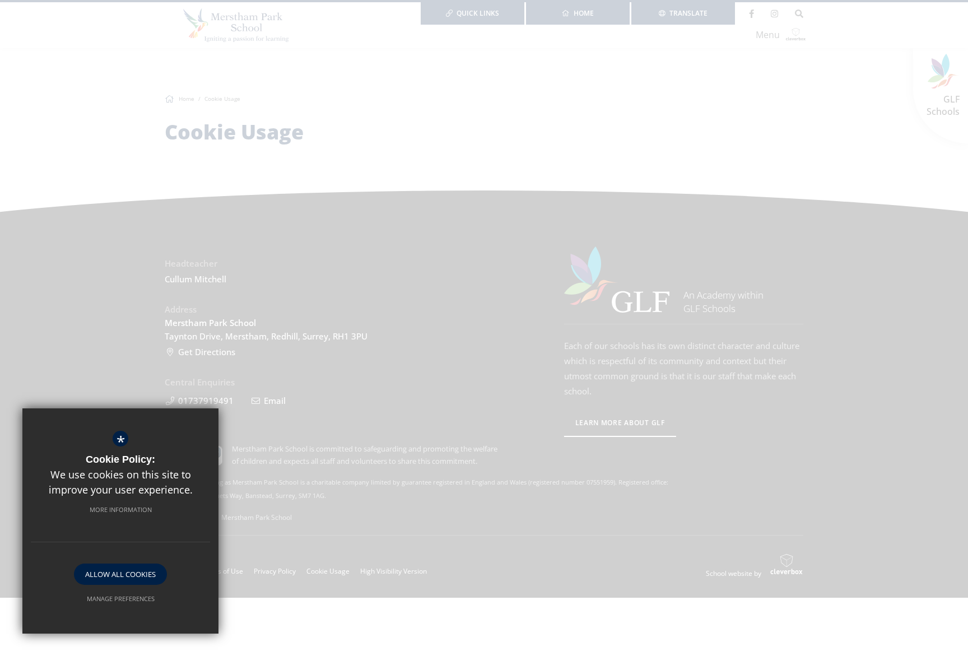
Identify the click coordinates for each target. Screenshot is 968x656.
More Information (121, 509)
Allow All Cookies (120, 574)
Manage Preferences (121, 598)
